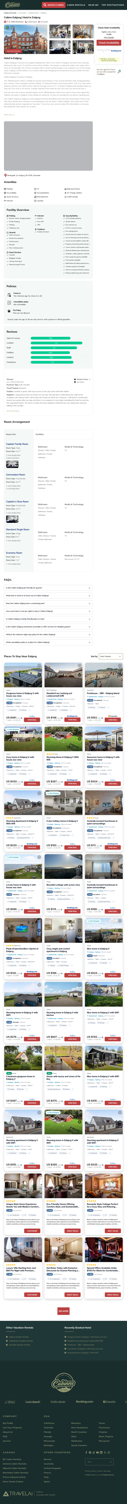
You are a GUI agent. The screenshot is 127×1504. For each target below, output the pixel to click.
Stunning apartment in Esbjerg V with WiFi (22, 1141)
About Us (8, 1432)
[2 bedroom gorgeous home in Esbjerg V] (23, 1058)
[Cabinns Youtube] (97, 1453)
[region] (48, 500)
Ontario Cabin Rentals (14, 1464)
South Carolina (79, 1445)
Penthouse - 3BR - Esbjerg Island (103, 693)
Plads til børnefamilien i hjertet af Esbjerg (22, 950)
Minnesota (49, 1441)
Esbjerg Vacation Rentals (19, 1337)
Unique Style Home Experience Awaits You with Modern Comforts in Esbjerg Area (23, 1205)
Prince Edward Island (14, 1477)
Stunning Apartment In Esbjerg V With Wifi (22, 822)
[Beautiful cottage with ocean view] (63, 866)
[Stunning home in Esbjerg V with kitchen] (63, 994)
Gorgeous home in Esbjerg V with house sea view (22, 694)
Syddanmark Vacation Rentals (21, 1341)
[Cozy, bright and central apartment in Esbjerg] (63, 930)
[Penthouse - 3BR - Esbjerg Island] (104, 675)
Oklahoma (76, 1441)
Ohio (73, 1436)
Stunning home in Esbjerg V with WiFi (22, 1013)
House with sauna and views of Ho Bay (63, 1077)
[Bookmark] (12, 27)
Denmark (22, 13)
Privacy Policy (90, 1471)
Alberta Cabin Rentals (14, 1468)
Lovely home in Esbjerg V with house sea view (21, 886)
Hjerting (17, 699)
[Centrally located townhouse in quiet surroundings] (104, 802)
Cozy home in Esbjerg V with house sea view (20, 758)
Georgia (48, 1436)
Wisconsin (104, 1441)
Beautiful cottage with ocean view (63, 885)
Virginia (103, 1432)
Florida (47, 1432)
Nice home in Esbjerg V (98, 948)
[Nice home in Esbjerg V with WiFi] (104, 994)
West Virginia (106, 1436)
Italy (46, 1477)
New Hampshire (79, 1427)
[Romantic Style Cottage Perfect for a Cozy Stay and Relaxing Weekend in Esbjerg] (104, 1185)
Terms (100, 1471)
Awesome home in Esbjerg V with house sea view (103, 758)
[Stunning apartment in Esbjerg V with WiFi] (23, 1122)
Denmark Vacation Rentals (19, 1345)
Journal (7, 1441)
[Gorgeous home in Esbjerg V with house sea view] (23, 675)
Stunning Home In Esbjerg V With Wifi (63, 758)
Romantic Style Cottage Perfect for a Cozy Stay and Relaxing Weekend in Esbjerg (102, 1205)
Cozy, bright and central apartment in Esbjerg (58, 950)
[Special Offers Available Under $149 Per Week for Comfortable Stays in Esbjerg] (104, 1249)
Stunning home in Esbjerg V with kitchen (62, 1013)
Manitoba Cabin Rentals (15, 1472)
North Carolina (79, 1432)
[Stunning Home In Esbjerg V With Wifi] (63, 738)
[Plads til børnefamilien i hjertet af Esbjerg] (23, 930)
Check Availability (109, 42)
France (47, 1472)
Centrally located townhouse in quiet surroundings (102, 822)
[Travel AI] (17, 1493)
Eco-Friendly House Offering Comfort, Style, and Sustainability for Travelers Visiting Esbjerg (63, 1205)
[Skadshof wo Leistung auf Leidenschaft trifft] (63, 675)
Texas (102, 1423)
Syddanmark (33, 13)
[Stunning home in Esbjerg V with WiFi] (23, 994)
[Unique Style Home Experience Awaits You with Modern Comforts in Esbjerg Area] (23, 1185)
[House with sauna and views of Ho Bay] (63, 1058)
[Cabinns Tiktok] (94, 1453)
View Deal (32, 720)
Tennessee (104, 1427)
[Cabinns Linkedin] (101, 1453)
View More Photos (13, 51)
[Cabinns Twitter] (105, 1453)
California (49, 1423)
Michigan (49, 1445)
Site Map (107, 1471)
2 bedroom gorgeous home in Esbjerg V (20, 1077)
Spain (47, 1481)
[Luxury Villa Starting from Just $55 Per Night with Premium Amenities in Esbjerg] (23, 1249)
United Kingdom (52, 1468)
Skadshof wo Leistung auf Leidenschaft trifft (59, 694)
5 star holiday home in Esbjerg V (62, 821)
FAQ (5, 1436)
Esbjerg (43, 13)
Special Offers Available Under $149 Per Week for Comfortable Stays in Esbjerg (102, 1269)
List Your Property (12, 1427)
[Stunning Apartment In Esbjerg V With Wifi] (23, 802)
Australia (49, 1464)
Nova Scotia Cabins (13, 1481)
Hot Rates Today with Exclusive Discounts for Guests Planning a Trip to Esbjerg (62, 1269)
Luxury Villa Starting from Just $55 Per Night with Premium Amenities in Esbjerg (21, 1269)
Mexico (47, 1459)
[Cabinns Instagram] (108, 1453)
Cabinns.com (95, 1475)
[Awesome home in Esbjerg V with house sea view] (104, 738)
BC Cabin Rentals (12, 1459)
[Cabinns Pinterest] (90, 1453)
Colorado (48, 1427)
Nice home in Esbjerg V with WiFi (103, 1012)
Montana (76, 1423)
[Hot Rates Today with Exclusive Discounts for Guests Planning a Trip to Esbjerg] (63, 1249)
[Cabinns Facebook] (86, 1453)
